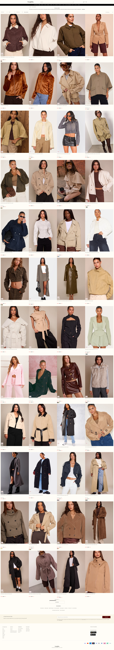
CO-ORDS (51, 4)
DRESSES (48, 4)
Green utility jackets (62, 610)
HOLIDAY (63, 4)
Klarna (3, 636)
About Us (11, 628)
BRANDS (79, 4)
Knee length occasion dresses (55, 610)
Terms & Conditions (20, 628)
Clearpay (3, 635)
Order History (27, 628)
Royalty (3, 633)
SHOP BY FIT (60, 4)
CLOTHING (42, 4)
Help (3, 628)
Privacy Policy (19, 629)
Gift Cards (3, 634)
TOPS (53, 4)
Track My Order (28, 629)
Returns (3, 629)
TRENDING (56, 4)
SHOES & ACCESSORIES (68, 4)
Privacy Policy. (60, 620)
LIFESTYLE (75, 4)
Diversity (11, 629)
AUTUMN (45, 4)
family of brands (84, 619)
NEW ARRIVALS (36, 4)
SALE (39, 4)
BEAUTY (73, 4)
